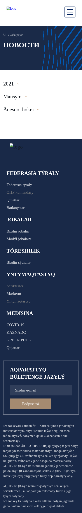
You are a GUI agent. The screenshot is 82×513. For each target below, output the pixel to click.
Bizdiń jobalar (18, 231)
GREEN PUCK (19, 340)
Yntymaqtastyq (19, 301)
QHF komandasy (20, 192)
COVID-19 (15, 325)
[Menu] (70, 12)
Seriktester (15, 286)
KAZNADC (16, 332)
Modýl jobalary (19, 239)
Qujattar (13, 200)
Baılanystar (15, 207)
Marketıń (14, 293)
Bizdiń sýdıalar (19, 262)
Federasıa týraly (19, 185)
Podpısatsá (30, 404)
